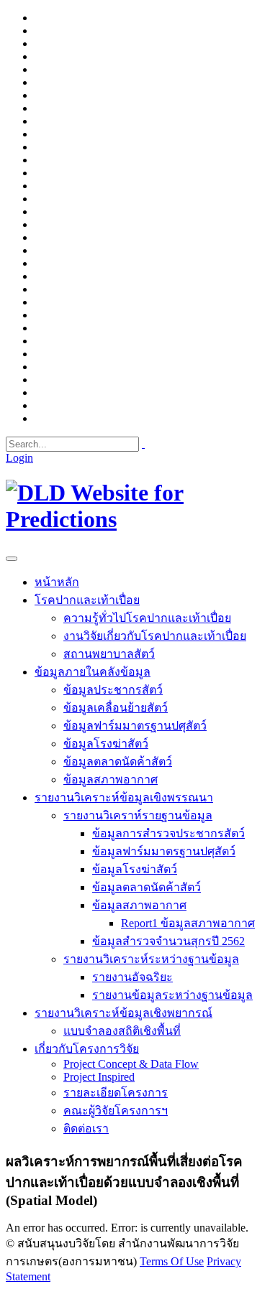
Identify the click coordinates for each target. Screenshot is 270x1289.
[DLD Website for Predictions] (135, 519)
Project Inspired (99, 1077)
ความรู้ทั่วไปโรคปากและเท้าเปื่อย (147, 618)
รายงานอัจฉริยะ (132, 977)
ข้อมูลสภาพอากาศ (110, 779)
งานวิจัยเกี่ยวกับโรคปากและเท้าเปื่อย (154, 636)
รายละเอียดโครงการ (115, 1092)
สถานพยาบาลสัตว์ (109, 654)
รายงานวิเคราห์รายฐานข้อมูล (137, 815)
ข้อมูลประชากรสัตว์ (113, 690)
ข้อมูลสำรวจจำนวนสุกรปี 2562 (168, 941)
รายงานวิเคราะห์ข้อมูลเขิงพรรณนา (124, 797)
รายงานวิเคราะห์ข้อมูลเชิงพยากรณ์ (123, 1013)
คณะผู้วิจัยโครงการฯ (115, 1110)
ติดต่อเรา (86, 1128)
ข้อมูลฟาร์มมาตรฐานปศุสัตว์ (135, 726)
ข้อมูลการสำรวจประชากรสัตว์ (168, 833)
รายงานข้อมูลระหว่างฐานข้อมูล (172, 995)
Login (19, 458)
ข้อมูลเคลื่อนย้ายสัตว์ (115, 708)
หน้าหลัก (57, 582)
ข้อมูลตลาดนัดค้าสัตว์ (117, 761)
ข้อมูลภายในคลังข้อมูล (92, 672)
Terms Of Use (172, 1261)
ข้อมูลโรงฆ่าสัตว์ (105, 743)
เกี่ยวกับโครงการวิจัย (87, 1049)
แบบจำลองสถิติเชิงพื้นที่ (122, 1031)
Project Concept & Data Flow (131, 1064)
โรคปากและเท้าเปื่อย (87, 600)
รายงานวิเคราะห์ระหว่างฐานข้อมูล (151, 959)
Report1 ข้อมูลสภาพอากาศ (188, 923)
